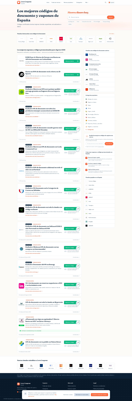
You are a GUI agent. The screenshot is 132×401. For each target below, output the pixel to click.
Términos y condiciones (99, 386)
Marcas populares (68, 2)
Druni (78, 21)
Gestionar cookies (68, 394)
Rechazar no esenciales (82, 394)
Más (86, 2)
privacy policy (101, 146)
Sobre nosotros (72, 386)
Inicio (48, 2)
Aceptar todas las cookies (99, 394)
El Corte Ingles (97, 21)
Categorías (79, 2)
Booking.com (71, 21)
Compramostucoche (86, 21)
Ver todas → (112, 33)
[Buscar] (105, 2)
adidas (70, 24)
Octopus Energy (106, 21)
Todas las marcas (55, 2)
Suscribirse (109, 143)
